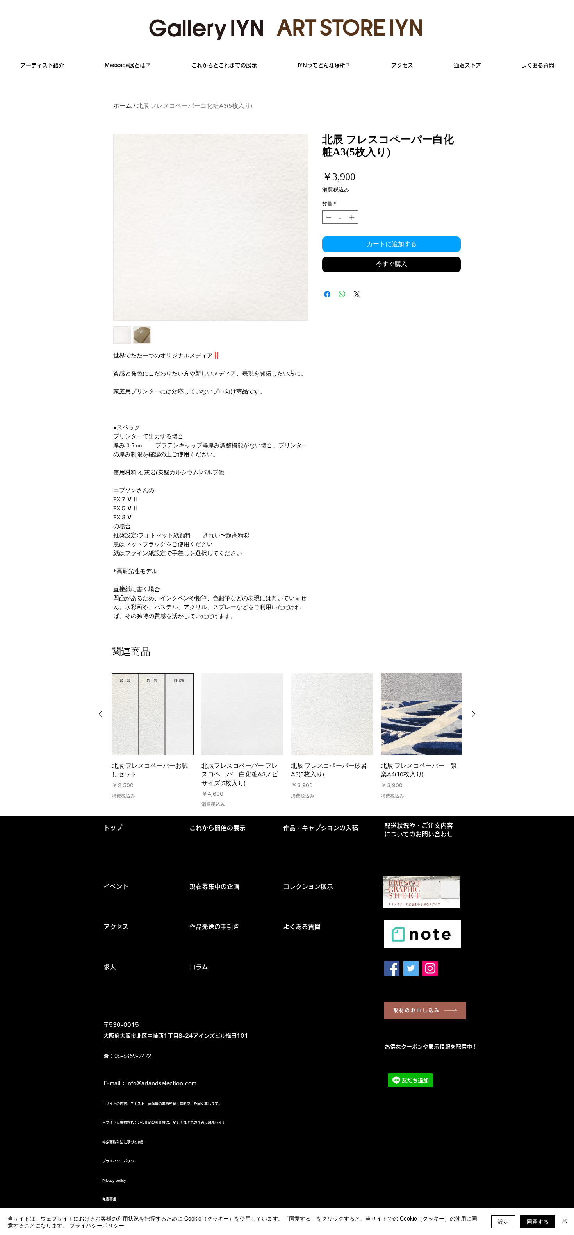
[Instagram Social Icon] (430, 968)
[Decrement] (328, 217)
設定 (503, 1221)
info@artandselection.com (161, 1083)
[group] (287, 741)
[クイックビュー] (153, 714)
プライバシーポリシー (97, 1225)
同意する (538, 1221)
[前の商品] (100, 713)
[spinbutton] (340, 217)
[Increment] (352, 217)
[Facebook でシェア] (327, 294)
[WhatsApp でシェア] (342, 294)
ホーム (122, 106)
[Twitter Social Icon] (411, 968)
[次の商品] (473, 713)
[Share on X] (357, 294)
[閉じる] (564, 1222)
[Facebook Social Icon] (391, 968)
